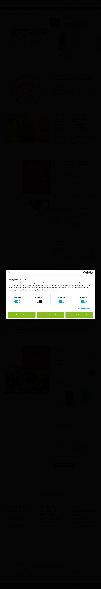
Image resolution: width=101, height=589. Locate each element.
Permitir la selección (50, 315)
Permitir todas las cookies (79, 315)
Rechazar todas (21, 315)
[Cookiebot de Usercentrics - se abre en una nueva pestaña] (84, 272)
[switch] (39, 301)
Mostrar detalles (84, 308)
